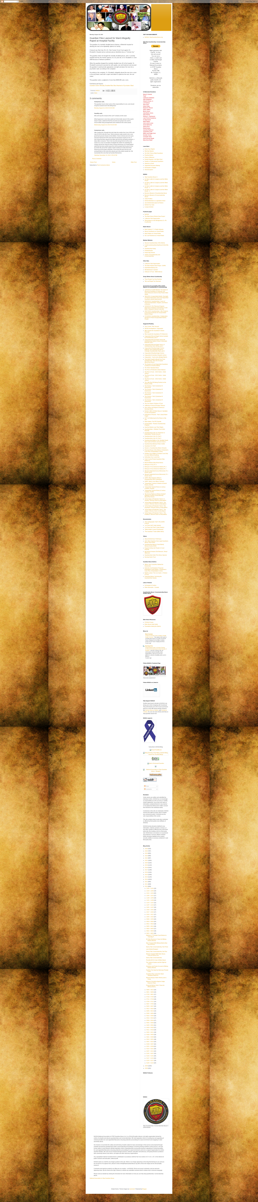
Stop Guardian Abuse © (151, 177)
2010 (146, 886)
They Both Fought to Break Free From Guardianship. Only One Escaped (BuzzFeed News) (155, 361)
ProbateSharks (149, 250)
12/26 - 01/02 (150, 888)
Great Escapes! (149, 169)
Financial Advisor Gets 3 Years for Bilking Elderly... (155, 986)
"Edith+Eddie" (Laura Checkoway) (154, 529)
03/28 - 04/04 (150, 1034)
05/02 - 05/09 (150, 1022)
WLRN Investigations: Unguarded (154, 328)
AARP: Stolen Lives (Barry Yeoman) (154, 481)
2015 (146, 874)
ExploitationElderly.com (151, 267)
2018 (146, 867)
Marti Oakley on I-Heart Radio (153, 233)
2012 (146, 881)
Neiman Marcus (149, 710)
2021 (146, 860)
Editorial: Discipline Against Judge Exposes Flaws (155, 982)
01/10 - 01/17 (150, 1060)
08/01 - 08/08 (150, 992)
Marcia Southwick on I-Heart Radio (154, 231)
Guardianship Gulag (150, 248)
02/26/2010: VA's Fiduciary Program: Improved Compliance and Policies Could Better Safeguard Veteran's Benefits (156, 307)
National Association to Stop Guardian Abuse (102, 1178)
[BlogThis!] (109, 91)
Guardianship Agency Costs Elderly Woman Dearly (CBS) (154, 545)
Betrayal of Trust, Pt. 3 (151, 464)
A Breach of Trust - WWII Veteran (153, 271)
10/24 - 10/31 (150, 909)
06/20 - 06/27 (150, 1006)
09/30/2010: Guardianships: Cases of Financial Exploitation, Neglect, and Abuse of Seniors (156, 303)
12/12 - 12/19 (150, 893)
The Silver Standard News (152, 367)
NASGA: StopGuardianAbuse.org (154, 37)
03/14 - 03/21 (150, 1039)
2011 (146, 884)
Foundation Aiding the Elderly (153, 626)
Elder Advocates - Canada (152, 587)
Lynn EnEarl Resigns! (152, 949)
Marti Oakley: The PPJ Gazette (153, 421)
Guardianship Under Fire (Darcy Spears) (156, 555)
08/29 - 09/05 (150, 928)
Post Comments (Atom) (103, 165)
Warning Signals (149, 151)
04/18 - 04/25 (150, 1027)
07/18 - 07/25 (150, 997)
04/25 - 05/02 (150, 1025)
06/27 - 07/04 (150, 1004)
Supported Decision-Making (152, 165)
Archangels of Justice (150, 585)
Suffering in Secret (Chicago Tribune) (155, 405)
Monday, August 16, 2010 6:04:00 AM (104, 108)
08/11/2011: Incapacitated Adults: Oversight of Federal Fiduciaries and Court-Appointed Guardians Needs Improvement (156, 298)
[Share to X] (110, 91)
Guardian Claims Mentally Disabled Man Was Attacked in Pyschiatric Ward (111, 85)
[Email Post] (103, 90)
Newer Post (93, 162)
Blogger (144, 1189)
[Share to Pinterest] (114, 91)
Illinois (95, 93)
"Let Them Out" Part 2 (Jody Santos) (154, 527)
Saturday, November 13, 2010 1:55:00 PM (105, 155)
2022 (146, 858)
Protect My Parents (150, 252)
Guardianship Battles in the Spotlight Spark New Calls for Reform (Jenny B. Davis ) (156, 441)
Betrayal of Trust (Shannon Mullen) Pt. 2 (155, 466)
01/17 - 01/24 (150, 1058)
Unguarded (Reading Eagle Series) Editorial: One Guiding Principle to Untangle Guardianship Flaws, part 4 (155, 349)
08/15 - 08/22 (150, 933)
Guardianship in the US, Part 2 (153, 438)
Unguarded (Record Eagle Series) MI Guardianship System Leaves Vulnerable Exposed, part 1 (156, 341)
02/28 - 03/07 (150, 1044)
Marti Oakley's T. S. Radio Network (154, 229)
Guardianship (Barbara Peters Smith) (155, 444)
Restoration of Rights (150, 167)
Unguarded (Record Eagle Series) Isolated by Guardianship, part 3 (156, 336)
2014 (146, 877)
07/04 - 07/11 (150, 1001)
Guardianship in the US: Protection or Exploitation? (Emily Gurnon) (155, 433)
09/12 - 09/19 (150, 924)
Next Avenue (149, 634)
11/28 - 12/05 (150, 898)
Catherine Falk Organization (152, 218)
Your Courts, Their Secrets (152, 326)
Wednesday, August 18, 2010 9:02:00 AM (105, 125)
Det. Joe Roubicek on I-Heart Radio (154, 235)
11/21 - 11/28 (150, 900)
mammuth (132, 1189)
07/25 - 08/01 (150, 994)
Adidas (156, 710)
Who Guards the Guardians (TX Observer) (156, 334)
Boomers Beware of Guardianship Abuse (156, 193)
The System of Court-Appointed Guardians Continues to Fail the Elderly (156, 365)
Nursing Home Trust (150, 557)
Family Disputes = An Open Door (153, 159)
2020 (146, 863)
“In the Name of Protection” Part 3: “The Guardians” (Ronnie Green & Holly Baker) (156, 506)
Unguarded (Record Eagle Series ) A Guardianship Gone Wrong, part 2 (155, 345)
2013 (146, 879)
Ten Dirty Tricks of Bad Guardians (154, 153)
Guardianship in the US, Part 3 (153, 436)
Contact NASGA (149, 207)
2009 (146, 1066)
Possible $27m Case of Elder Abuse (156, 960)
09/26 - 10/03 (150, 919)
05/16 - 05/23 (150, 1018)
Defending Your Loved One (152, 457)
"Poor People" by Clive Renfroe (153, 279)
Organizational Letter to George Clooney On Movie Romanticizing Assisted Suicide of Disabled (156, 649)
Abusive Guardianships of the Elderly (155, 243)
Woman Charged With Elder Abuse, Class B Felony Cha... (155, 954)
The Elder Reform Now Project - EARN (155, 265)
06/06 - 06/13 (150, 1011)
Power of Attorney (149, 157)
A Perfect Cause (149, 622)
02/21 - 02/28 (150, 1046)
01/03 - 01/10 (150, 1063)
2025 (146, 851)
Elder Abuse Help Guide (151, 624)
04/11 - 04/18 (150, 1030)
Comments (148, 789)
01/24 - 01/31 (150, 1056)
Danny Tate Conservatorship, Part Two (156, 951)
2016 (146, 872)
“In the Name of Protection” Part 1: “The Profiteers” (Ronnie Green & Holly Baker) (156, 513)
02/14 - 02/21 (150, 1048)
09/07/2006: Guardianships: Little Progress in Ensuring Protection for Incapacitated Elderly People (156, 312)
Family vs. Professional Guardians (154, 161)
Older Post (134, 162)
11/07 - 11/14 (150, 905)
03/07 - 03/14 (150, 1041)
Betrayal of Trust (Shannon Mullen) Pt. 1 (155, 468)
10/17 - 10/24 (150, 912)
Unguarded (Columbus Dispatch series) (155, 355)
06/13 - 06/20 (150, 1008)
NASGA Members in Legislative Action (155, 200)
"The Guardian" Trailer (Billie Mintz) (154, 531)
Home (113, 162)
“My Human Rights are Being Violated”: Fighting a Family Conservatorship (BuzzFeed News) (155, 495)
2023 (146, 855)
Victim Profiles (148, 198)
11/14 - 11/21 (150, 902)
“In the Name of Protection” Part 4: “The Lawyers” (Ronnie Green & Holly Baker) (155, 503)
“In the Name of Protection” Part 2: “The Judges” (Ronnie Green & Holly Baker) (155, 510)
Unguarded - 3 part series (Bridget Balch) (156, 357)
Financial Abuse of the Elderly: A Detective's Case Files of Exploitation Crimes (156, 450)
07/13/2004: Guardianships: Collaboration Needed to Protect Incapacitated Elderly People (156, 317)
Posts (147, 786)
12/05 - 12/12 (150, 895)
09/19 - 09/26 (150, 921)
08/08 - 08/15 (150, 989)
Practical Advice (149, 155)
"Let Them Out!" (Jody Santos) (153, 525)
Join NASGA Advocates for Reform (154, 203)
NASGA (147, 214)
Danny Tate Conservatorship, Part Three (157, 947)
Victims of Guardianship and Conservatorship (152, 255)
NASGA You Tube (149, 205)
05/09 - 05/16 (150, 1020)
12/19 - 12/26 (150, 891)
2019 (146, 865)
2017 (146, 870)
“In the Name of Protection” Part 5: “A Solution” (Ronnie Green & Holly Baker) (155, 499)
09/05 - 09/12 (150, 926)
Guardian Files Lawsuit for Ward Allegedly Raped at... (155, 974)
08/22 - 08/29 (150, 931)
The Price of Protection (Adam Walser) (155, 369)
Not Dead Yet (149, 646)
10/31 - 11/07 (150, 907)
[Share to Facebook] (112, 91)
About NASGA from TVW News (153, 539)
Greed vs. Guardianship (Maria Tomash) (155, 448)
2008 (146, 1068)
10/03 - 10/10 (150, 916)
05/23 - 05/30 (150, 1015)
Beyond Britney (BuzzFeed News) (154, 462)
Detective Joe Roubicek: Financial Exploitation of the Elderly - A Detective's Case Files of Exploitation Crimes (155, 569)
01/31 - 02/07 (150, 1053)
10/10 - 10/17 (150, 914)
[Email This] (107, 91)
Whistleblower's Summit (151, 269)
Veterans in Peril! (149, 163)
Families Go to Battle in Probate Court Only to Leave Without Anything (156, 454)
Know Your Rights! (150, 149)
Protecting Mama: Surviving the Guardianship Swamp (153, 577)
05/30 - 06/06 (150, 1013)
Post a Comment (96, 158)
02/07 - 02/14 (150, 1051)
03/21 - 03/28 (150, 1037)
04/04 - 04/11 (150, 1032)
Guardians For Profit (150, 446)
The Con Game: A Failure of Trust (154, 403)
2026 (146, 848)
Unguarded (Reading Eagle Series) (154, 353)
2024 (146, 853)
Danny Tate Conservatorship (154, 957)
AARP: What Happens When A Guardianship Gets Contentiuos (153, 478)
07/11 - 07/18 (150, 999)
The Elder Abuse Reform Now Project (155, 216)
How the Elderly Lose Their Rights (154, 427)
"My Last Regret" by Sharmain (153, 281)
